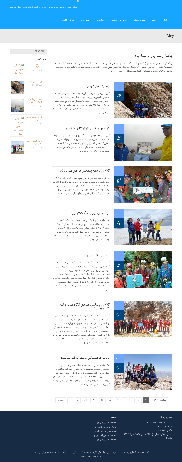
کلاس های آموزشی (119, 20)
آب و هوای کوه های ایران (105, 431)
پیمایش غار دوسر (98, 86)
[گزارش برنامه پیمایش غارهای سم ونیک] (143, 185)
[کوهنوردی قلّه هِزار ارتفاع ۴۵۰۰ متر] (143, 143)
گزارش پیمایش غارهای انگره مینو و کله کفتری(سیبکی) (85, 306)
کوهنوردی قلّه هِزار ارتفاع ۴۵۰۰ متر (88, 128)
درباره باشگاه (139, 20)
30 (85, 400)
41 (117, 129)
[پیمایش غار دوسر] (143, 100)
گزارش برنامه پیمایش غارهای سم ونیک (85, 171)
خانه (165, 20)
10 (102, 400)
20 (94, 400)
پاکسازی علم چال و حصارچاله (153, 56)
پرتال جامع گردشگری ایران (104, 427)
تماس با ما (85, 20)
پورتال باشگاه (68, 20)
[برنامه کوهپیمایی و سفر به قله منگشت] (143, 372)
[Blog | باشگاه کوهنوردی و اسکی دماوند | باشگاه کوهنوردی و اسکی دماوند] (44, 7)
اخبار (154, 20)
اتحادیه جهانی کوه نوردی (105, 435)
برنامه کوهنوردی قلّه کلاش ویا (90, 213)
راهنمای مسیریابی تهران (106, 423)
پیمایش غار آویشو (98, 255)
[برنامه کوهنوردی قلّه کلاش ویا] (143, 227)
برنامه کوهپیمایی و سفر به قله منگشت (85, 358)
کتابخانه (100, 20)
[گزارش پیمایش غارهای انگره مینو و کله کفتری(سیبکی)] (143, 319)
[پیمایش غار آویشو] (143, 270)
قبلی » (61, 400)
